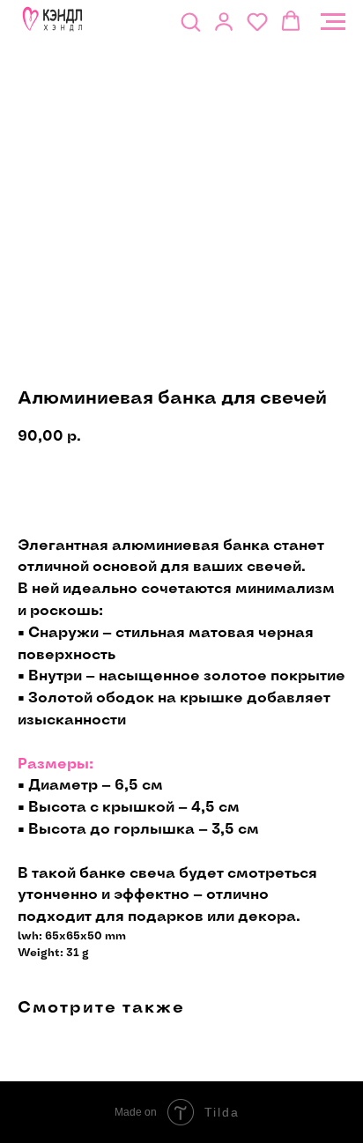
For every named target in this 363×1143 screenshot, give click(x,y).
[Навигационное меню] (333, 22)
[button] (190, 21)
